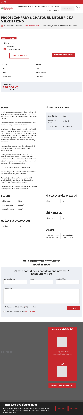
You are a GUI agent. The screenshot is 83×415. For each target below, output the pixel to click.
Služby (57, 6)
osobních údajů (31, 311)
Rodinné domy (29, 335)
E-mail (33, 279)
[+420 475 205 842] (2, 2)
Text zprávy (8, 288)
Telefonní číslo (62, 279)
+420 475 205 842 (10, 337)
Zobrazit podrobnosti (10, 412)
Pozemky (27, 339)
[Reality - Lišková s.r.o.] (2, 26)
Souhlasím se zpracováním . (22, 311)
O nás (49, 10)
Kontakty (56, 10)
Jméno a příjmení (10, 279)
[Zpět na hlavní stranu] (7, 8)
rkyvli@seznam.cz (12, 335)
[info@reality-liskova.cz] (5, 2)
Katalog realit (22, 6)
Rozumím (74, 408)
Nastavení (61, 408)
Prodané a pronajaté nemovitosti (41, 6)
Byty (25, 332)
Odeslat (72, 308)
